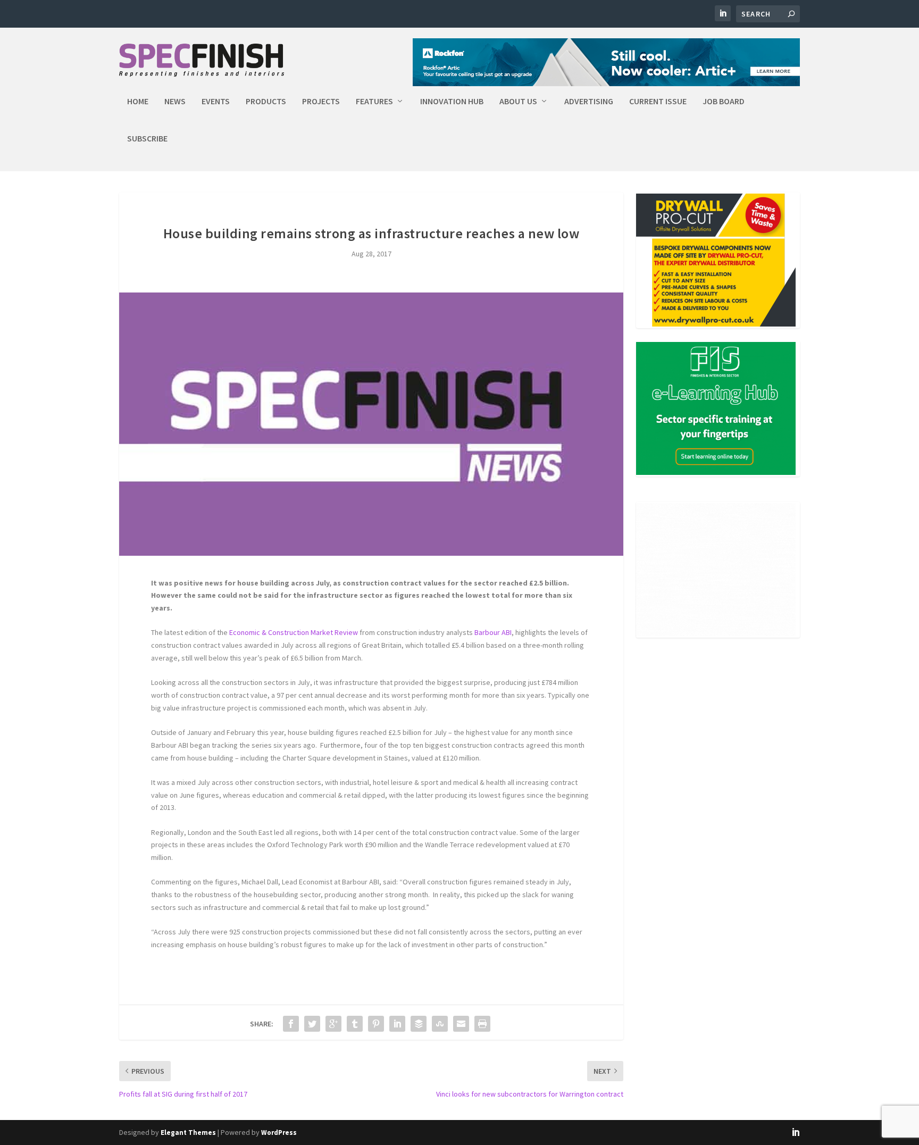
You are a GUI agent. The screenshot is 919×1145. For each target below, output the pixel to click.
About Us (518, 101)
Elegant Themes (188, 1132)
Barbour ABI (493, 632)
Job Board (724, 101)
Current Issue (658, 101)
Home (137, 101)
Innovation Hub (451, 101)
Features (374, 101)
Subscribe (147, 139)
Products (266, 101)
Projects (321, 101)
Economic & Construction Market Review (293, 632)
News (175, 101)
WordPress (279, 1132)
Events (216, 101)
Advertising (588, 101)
